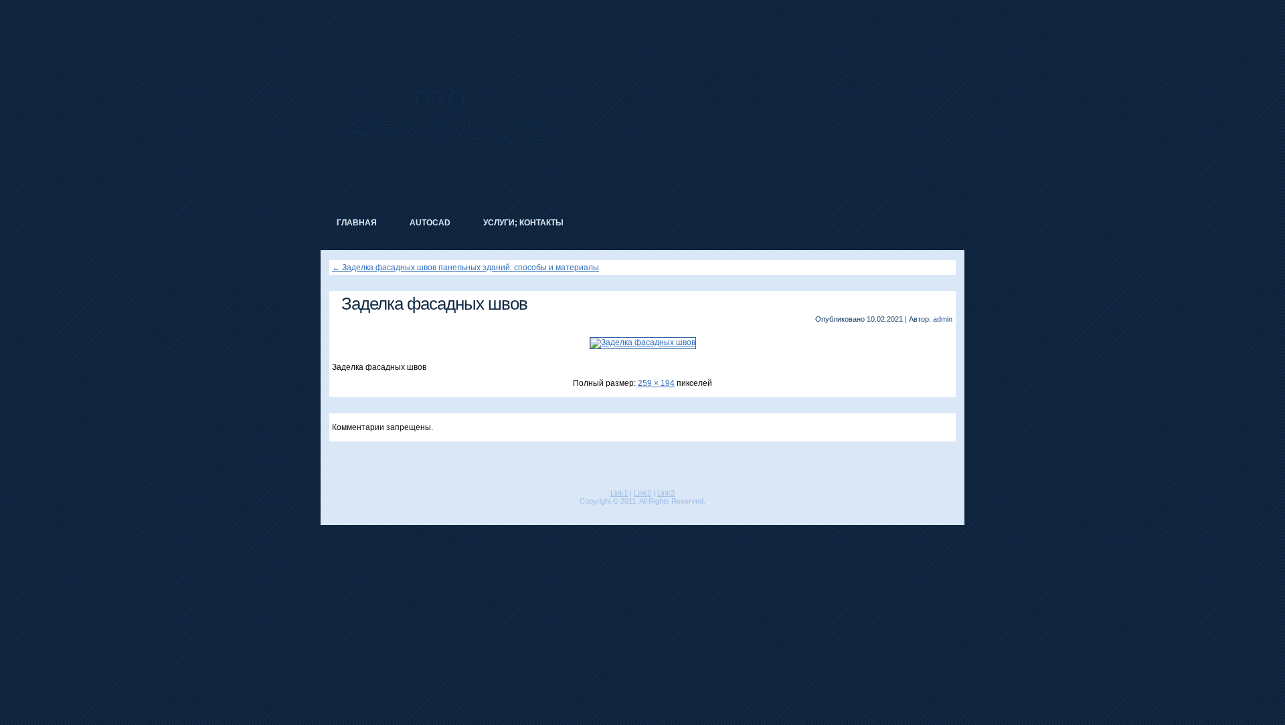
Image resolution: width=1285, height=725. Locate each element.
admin (942, 319)
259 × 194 (656, 383)
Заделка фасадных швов (434, 304)
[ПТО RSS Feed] (330, 511)
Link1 (619, 493)
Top (1253, 693)
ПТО (440, 99)
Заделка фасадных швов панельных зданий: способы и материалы (465, 267)
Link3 (666, 493)
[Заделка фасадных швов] (643, 342)
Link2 (642, 493)
